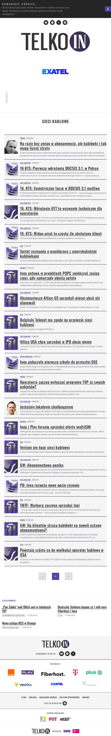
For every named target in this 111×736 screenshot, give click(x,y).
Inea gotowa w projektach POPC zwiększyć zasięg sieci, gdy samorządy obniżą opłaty (59, 275)
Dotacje (23, 268)
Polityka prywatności (70, 697)
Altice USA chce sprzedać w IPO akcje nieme (56, 341)
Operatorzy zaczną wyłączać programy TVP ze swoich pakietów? (62, 384)
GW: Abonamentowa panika (41, 465)
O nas (23, 697)
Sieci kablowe (25, 163)
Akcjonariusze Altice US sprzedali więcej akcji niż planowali (60, 300)
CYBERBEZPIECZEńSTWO (13, 615)
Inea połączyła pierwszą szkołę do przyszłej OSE (58, 362)
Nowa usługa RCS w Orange (19, 623)
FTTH (21, 545)
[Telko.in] (55, 41)
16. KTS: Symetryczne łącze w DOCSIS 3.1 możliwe (60, 188)
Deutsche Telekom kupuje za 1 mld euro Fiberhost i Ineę (82, 609)
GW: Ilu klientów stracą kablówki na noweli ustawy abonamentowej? (60, 527)
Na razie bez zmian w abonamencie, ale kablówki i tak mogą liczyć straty (63, 146)
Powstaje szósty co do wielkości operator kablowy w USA (62, 552)
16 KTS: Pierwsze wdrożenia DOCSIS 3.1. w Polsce (59, 168)
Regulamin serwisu (48, 697)
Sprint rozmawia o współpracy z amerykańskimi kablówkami (58, 253)
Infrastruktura (26, 356)
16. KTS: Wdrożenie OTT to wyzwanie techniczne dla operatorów (61, 210)
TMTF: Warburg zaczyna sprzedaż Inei (50, 505)
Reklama (33, 697)
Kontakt (86, 697)
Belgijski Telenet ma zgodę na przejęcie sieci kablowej (56, 322)
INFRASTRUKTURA (10, 627)
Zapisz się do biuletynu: (53, 703)
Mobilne (23, 421)
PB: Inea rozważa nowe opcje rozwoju (49, 485)
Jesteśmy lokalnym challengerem (46, 407)
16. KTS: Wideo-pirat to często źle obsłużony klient (61, 233)
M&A (21, 246)
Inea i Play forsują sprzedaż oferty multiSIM (55, 427)
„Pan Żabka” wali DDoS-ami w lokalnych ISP (26, 609)
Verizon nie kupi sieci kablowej (45, 447)
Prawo (22, 138)
